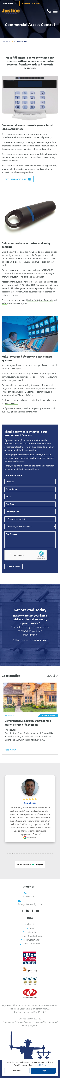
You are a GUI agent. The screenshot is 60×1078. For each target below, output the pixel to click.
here (35, 411)
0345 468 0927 (11, 403)
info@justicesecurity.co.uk (30, 904)
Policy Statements (31, 939)
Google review (31, 837)
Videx (4, 303)
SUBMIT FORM (13, 566)
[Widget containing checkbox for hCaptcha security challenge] (25, 555)
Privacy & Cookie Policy (31, 936)
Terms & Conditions (31, 943)
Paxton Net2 (32, 300)
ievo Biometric (46, 300)
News (31, 928)
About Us (31, 924)
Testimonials (31, 932)
